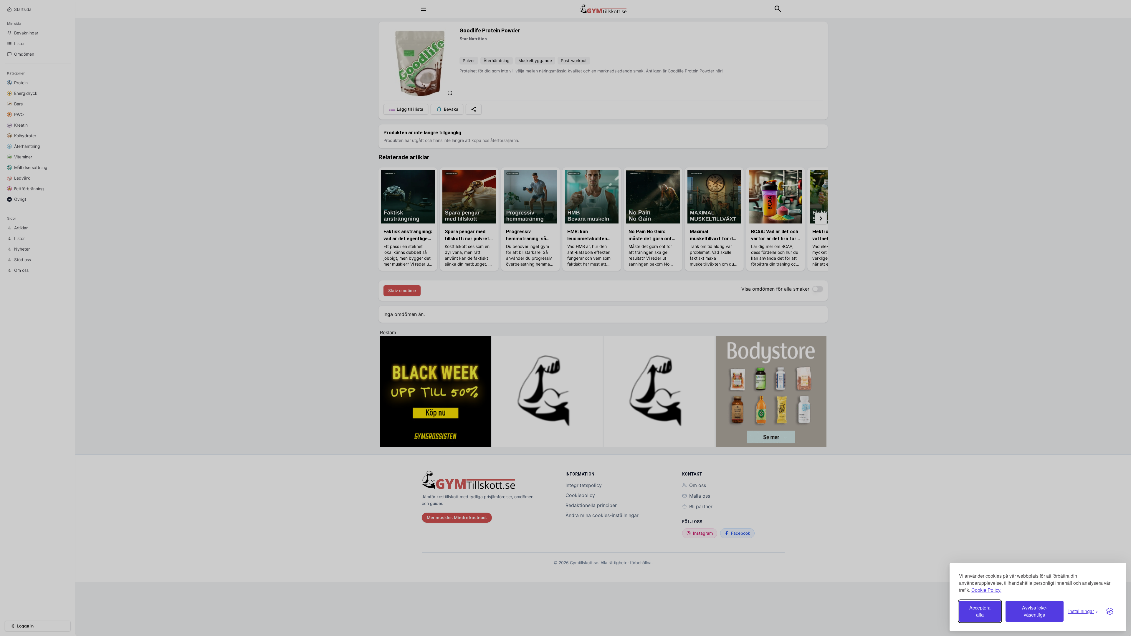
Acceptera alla (980, 611)
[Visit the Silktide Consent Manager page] (1110, 611)
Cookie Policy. (986, 590)
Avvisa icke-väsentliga (1034, 611)
